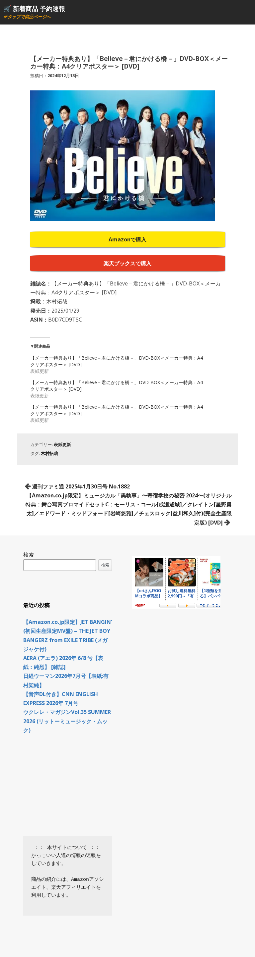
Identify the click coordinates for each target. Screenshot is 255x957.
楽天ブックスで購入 (127, 263)
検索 (28, 554)
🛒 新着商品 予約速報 (34, 8)
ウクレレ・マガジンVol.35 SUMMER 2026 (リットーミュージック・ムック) (67, 720)
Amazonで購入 (127, 239)
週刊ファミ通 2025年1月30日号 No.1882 (81, 486)
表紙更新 (62, 444)
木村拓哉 (49, 453)
